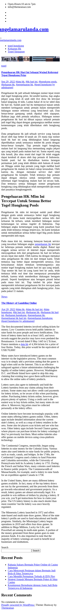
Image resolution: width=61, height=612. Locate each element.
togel (3, 65)
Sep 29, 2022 (8, 81)
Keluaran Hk (14, 48)
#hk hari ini (31, 81)
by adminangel (26, 321)
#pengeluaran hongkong (39, 318)
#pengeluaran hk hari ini (13, 318)
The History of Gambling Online (19, 303)
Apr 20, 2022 (8, 309)
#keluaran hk (8, 84)
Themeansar (7, 607)
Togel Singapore (16, 51)
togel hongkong (16, 45)
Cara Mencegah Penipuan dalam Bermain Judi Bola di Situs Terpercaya (31, 572)
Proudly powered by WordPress (18, 605)
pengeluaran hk (43, 244)
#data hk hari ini (34, 309)
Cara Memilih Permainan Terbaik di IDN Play (31, 576)
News (4, 296)
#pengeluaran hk (24, 84)
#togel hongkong (43, 84)
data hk (24, 344)
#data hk (20, 81)
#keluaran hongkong (15, 315)
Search (4, 547)
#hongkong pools (48, 81)
